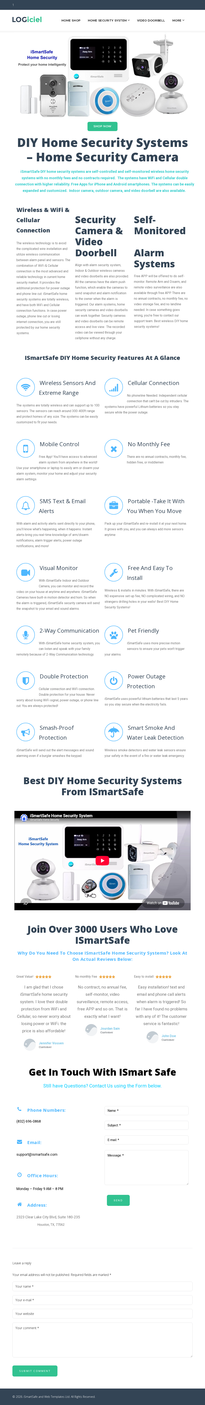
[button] (102, 126)
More (177, 20)
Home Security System (107, 20)
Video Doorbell (151, 20)
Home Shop (71, 20)
